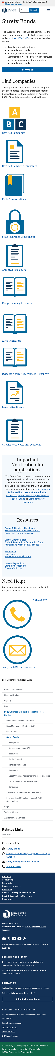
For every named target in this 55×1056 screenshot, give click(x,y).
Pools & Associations (14, 199)
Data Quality (21, 1046)
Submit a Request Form (27, 999)
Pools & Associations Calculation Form (24, 542)
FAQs (8, 970)
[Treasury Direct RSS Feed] (24, 939)
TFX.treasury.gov (9, 1027)
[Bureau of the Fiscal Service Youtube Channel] (19, 939)
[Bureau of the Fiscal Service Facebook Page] (4, 939)
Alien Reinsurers (11, 340)
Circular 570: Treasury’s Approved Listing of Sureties (28, 855)
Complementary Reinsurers (17, 303)
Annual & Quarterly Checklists (20, 528)
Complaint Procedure (15, 566)
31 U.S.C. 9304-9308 (18, 38)
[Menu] (48, 10)
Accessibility (7, 1046)
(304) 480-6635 (40, 600)
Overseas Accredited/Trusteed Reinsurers (25, 374)
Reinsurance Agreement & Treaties (22, 545)
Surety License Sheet (15, 540)
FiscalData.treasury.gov (12, 1023)
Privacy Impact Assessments (14, 1049)
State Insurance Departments (18, 236)
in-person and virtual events (17, 962)
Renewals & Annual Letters (18, 556)
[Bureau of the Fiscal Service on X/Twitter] (9, 939)
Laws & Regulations (14, 563)
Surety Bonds (13, 848)
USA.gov (6, 948)
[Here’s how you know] (27, 3)
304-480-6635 (13, 866)
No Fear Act (41, 1046)
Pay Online (27, 69)
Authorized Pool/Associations (22, 492)
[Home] (9, 10)
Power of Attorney (13, 568)
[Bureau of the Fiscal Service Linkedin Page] (14, 939)
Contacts (13, 988)
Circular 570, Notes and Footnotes (21, 444)
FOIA (31, 1046)
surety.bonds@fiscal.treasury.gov (18, 667)
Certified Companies (13, 133)
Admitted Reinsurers (14, 270)
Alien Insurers (43, 489)
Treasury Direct (8, 1032)
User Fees (10, 554)
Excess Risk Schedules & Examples (22, 530)
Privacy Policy (35, 1049)
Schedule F (10, 551)
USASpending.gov (10, 1036)
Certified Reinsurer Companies (19, 166)
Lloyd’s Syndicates (13, 407)
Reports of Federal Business (19, 533)
